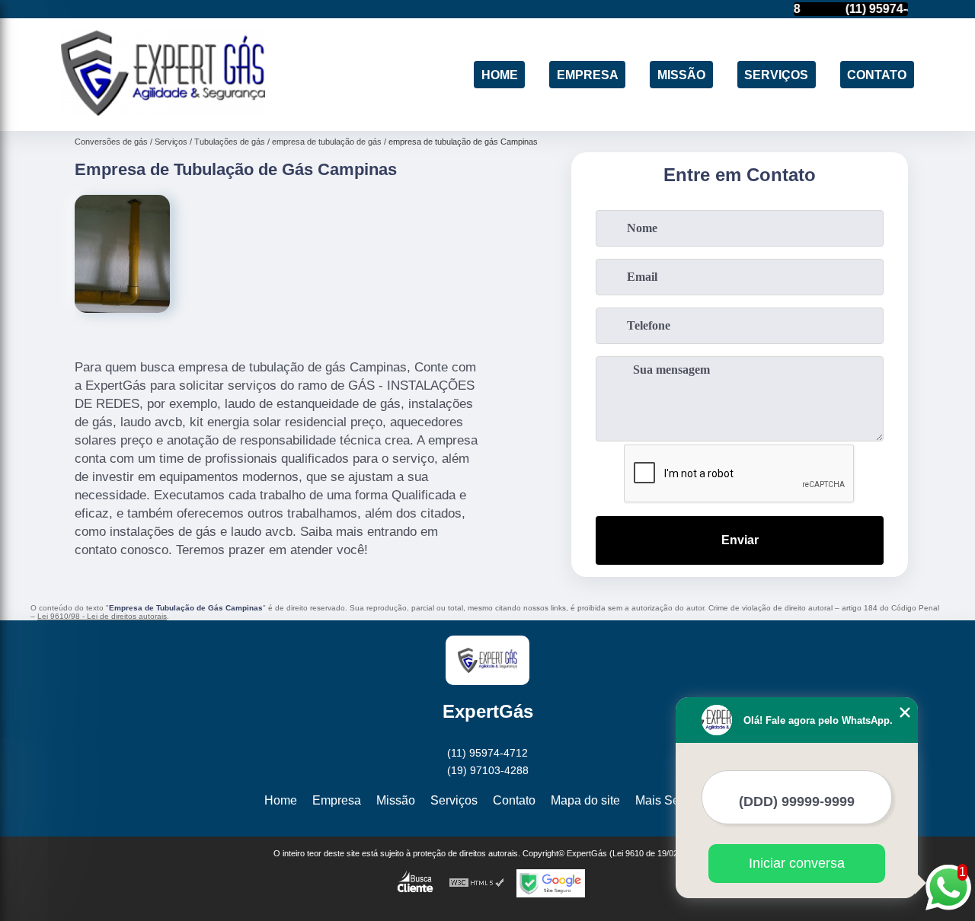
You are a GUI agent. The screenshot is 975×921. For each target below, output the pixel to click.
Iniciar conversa (797, 863)
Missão (681, 74)
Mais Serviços (673, 800)
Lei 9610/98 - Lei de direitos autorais (102, 616)
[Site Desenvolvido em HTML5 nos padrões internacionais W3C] (477, 883)
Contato (876, 74)
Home (499, 74)
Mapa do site (585, 800)
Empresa (588, 74)
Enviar (740, 540)
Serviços (776, 74)
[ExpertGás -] (163, 111)
